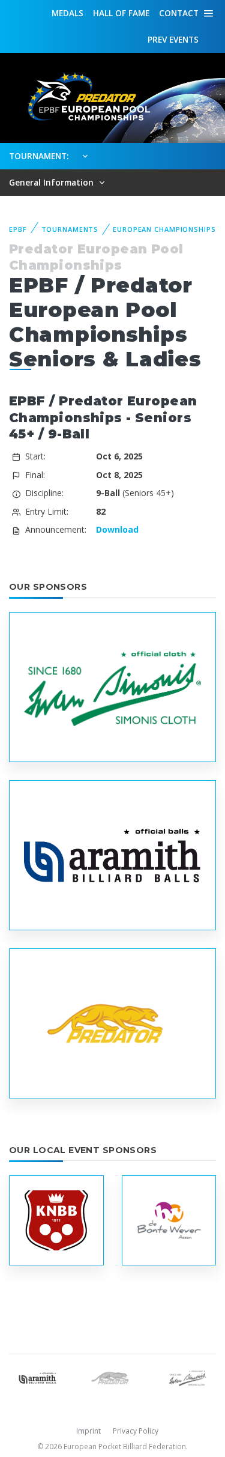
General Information (52, 182)
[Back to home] (84, 97)
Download (117, 529)
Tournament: (38, 156)
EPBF (18, 229)
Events (173, 39)
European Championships (164, 229)
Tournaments (70, 229)
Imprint (88, 1431)
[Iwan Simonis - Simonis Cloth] (187, 1377)
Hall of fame (121, 13)
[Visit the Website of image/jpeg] (112, 686)
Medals (67, 13)
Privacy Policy (135, 1431)
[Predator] (112, 1377)
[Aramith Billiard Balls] (37, 1377)
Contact (179, 13)
